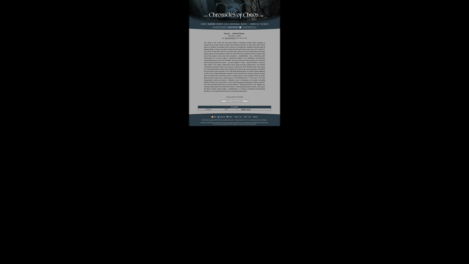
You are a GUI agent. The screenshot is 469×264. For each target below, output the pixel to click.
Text (240, 116)
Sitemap (255, 116)
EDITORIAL (235, 24)
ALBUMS (211, 24)
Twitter (230, 116)
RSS (215, 116)
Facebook (222, 116)
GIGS (226, 24)
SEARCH (264, 24)
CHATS (204, 24)
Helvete (246, 109)
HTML (245, 116)
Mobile (236, 116)
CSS (249, 116)
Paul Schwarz (230, 38)
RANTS (244, 24)
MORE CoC (255, 24)
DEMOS (220, 24)
